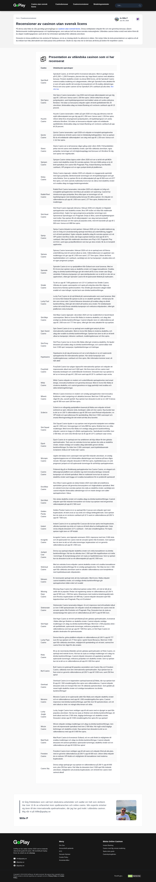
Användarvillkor (64, 860)
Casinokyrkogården (109, 854)
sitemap (32, 853)
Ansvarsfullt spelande (66, 848)
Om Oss (62, 845)
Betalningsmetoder (101, 4)
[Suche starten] (140, 5)
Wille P (125, 18)
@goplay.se (20, 862)
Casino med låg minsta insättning (114, 848)
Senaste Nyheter (64, 854)
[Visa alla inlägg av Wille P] (126, 810)
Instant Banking (108, 845)
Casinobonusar (62, 4)
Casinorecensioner (81, 4)
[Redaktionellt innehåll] (138, 19)
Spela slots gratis (108, 851)
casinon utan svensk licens (69, 29)
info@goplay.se (21, 858)
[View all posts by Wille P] (117, 19)
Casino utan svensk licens (39, 5)
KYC (60, 851)
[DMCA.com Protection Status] (134, 876)
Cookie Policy (63, 857)
